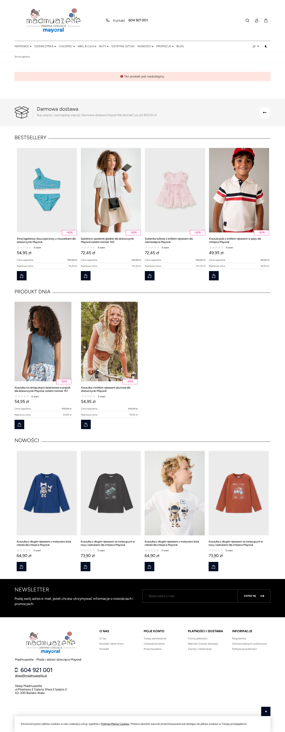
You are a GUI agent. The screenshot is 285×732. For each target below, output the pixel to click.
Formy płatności (197, 638)
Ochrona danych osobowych (249, 643)
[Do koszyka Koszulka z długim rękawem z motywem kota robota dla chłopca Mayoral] (21, 566)
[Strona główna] (53, 20)
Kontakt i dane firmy (111, 643)
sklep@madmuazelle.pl (31, 675)
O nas (102, 638)
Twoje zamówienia (155, 638)
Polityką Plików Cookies (115, 724)
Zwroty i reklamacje (200, 649)
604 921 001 (138, 20)
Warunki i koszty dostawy (203, 643)
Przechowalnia (152, 649)
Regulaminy (239, 638)
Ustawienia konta (154, 643)
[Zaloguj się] (256, 20)
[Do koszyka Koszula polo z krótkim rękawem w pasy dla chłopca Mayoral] (214, 275)
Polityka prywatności (244, 649)
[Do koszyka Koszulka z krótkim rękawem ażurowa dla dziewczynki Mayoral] (86, 424)
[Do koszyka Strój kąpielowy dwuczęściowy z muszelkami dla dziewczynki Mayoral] (22, 275)
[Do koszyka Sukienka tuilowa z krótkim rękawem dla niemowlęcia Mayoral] (150, 275)
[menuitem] (23, 46)
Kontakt (104, 649)
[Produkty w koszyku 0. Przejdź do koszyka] (265, 20)
